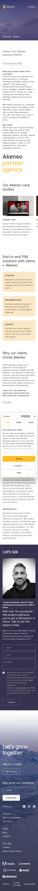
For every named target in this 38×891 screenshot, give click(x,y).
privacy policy (21, 688)
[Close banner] (35, 416)
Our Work (7, 821)
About (5, 828)
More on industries (11, 817)
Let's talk (7, 843)
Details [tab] (19, 422)
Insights (6, 836)
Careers (6, 847)
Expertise (7, 36)
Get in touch (11, 771)
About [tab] (31, 422)
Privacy (6, 884)
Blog (5, 832)
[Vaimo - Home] (9, 7)
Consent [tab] (7, 422)
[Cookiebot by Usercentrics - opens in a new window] (22, 416)
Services (7, 813)
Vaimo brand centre (12, 851)
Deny (19, 473)
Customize (18, 466)
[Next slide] (32, 205)
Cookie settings (17, 884)
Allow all (19, 459)
